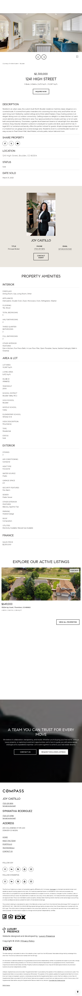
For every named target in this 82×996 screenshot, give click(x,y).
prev (38, 57)
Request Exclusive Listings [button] (53, 752)
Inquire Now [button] (41, 91)
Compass (53, 889)
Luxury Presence (47, 936)
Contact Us (8, 851)
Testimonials (8, 848)
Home (5, 837)
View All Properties (68, 622)
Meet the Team (9, 841)
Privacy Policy (27, 941)
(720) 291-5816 (39, 249)
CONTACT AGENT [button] (41, 257)
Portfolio (7, 844)
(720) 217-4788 (8, 816)
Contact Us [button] (25, 752)
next (43, 57)
